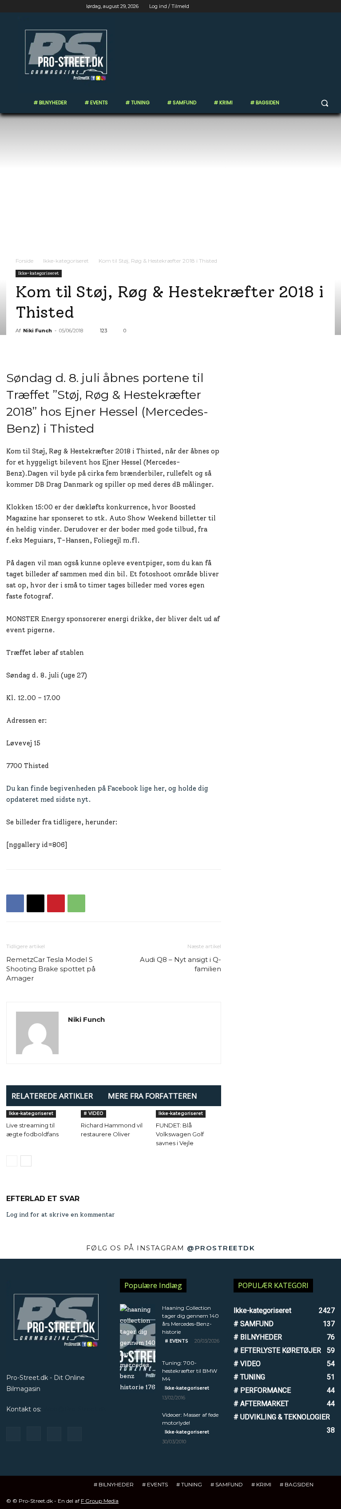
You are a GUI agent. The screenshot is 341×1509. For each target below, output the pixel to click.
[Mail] (54, 1434)
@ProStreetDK (221, 1248)
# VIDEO (93, 1113)
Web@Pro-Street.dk (74, 1409)
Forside (24, 260)
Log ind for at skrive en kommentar (60, 1214)
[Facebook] (280, 6)
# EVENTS (176, 1341)
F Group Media (100, 1500)
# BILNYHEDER (114, 1484)
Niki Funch (37, 330)
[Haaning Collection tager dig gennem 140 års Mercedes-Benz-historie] (137, 1348)
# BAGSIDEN (296, 1484)
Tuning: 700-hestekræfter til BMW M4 (189, 1370)
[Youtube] (330, 6)
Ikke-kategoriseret (66, 260)
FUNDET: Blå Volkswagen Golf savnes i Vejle (180, 1134)
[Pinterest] (56, 903)
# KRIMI (261, 1484)
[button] (324, 102)
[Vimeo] (317, 6)
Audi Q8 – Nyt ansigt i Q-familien (180, 964)
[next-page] (26, 1160)
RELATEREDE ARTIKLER (52, 1096)
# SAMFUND (226, 1484)
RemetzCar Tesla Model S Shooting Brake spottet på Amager (50, 968)
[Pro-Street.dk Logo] (66, 54)
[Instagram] (293, 6)
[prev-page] (11, 1160)
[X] (305, 6)
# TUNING (189, 1484)
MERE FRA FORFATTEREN (152, 1096)
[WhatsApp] (76, 903)
